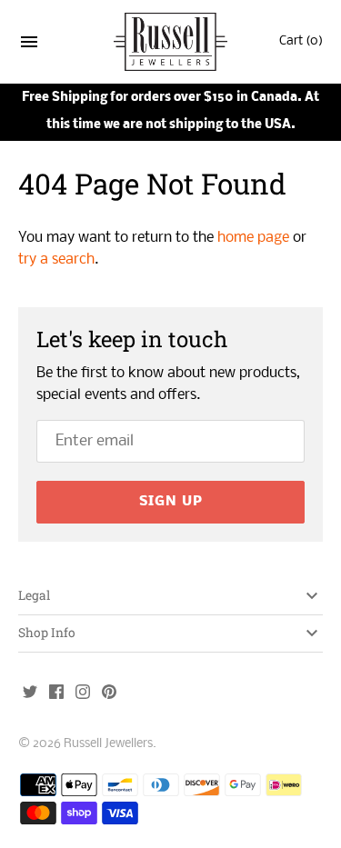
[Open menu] (29, 45)
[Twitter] (30, 694)
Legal (34, 595)
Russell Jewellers (108, 744)
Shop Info (46, 632)
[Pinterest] (109, 694)
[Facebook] (56, 694)
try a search (56, 259)
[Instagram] (82, 694)
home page (253, 237)
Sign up (171, 501)
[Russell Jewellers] (170, 42)
